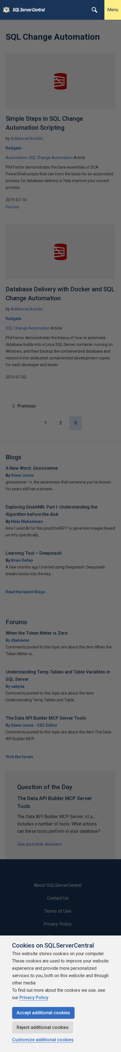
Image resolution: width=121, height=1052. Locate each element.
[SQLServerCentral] (5, 10)
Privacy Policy (33, 997)
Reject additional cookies (43, 1027)
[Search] (94, 10)
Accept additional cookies (43, 1012)
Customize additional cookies (43, 1039)
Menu (112, 9)
